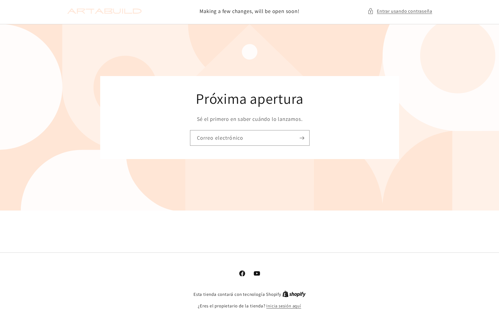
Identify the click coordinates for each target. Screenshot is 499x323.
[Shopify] (294, 294)
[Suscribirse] (301, 138)
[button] (400, 11)
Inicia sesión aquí (283, 306)
